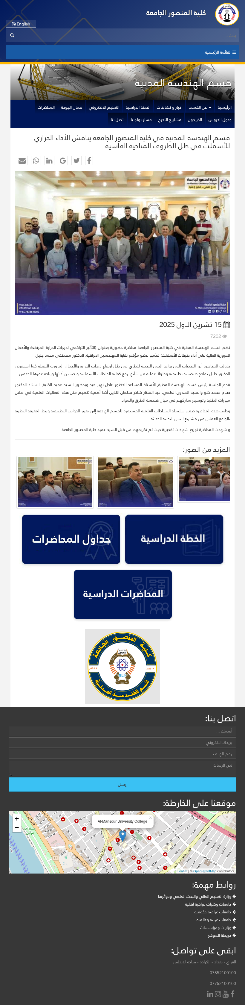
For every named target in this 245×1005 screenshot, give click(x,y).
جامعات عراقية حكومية (213, 912)
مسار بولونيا (141, 119)
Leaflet (182, 870)
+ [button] (17, 818)
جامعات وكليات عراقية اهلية (208, 904)
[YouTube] (226, 994)
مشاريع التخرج (169, 119)
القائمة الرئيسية (218, 52)
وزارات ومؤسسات (216, 927)
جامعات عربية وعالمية (214, 920)
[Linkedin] (211, 994)
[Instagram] (219, 994)
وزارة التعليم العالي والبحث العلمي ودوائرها (195, 896)
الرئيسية (225, 107)
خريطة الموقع (220, 935)
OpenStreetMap (204, 870)
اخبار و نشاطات (169, 107)
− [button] (17, 827)
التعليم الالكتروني (104, 107)
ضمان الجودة (71, 107)
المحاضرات (46, 107)
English (23, 24)
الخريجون (195, 119)
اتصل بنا (117, 119)
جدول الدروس (220, 119)
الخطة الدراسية (138, 107)
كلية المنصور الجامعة (176, 12)
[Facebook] (233, 994)
